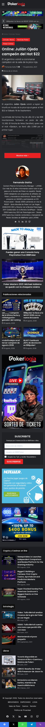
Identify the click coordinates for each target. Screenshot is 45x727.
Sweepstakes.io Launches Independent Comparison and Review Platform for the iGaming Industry (30, 560)
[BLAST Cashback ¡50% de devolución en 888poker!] (33, 332)
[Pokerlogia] (16, 4)
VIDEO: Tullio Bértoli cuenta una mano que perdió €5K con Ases (30, 627)
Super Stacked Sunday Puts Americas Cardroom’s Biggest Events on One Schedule (30, 593)
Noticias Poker (23, 40)
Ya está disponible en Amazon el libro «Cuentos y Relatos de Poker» (30, 659)
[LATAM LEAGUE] (22, 26)
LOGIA (34, 702)
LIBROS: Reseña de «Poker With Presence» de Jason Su (30, 670)
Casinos (25, 706)
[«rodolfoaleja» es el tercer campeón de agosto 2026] (12, 332)
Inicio (5, 34)
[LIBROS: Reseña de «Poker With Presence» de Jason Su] (9, 672)
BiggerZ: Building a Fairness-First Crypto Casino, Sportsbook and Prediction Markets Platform (29, 576)
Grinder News (14, 34)
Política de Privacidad (22, 710)
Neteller (33, 706)
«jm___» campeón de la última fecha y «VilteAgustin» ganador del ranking (11, 316)
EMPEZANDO (25, 702)
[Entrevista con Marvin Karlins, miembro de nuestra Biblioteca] (9, 683)
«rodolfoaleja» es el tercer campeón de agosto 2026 (11, 342)
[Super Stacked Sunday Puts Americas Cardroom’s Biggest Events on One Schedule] (9, 592)
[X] (19, 221)
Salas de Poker (14, 706)
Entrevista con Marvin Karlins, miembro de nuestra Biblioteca (27, 683)
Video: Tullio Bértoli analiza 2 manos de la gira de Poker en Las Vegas (30, 615)
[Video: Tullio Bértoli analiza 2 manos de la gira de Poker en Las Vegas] (9, 615)
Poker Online (8, 44)
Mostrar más (22, 155)
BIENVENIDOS (13, 702)
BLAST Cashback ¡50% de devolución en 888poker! (32, 342)
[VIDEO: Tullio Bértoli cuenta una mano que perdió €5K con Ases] (9, 628)
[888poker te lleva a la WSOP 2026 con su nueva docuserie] (33, 304)
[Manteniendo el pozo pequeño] (9, 640)
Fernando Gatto (10, 67)
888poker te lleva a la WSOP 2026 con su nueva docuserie (33, 315)
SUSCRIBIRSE (14, 462)
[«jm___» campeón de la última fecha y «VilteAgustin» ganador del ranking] (12, 304)
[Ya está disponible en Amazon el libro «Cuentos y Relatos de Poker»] (9, 660)
